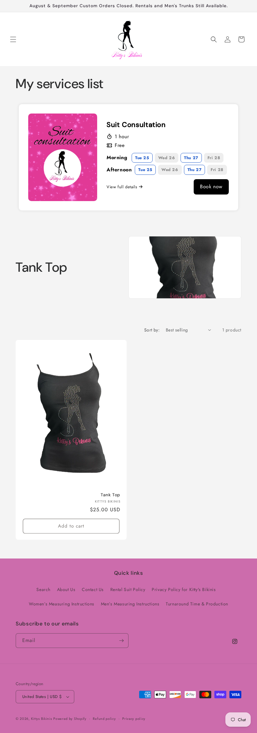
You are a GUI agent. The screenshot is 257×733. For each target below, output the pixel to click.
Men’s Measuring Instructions (130, 604)
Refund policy (104, 718)
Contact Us (93, 589)
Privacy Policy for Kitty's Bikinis (184, 589)
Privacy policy (133, 718)
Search (43, 589)
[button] (13, 39)
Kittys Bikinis (41, 718)
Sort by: (152, 330)
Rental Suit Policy (127, 589)
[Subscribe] (121, 640)
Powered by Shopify (70, 718)
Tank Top (110, 495)
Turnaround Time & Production (197, 604)
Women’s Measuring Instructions (61, 604)
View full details (122, 187)
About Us (66, 589)
